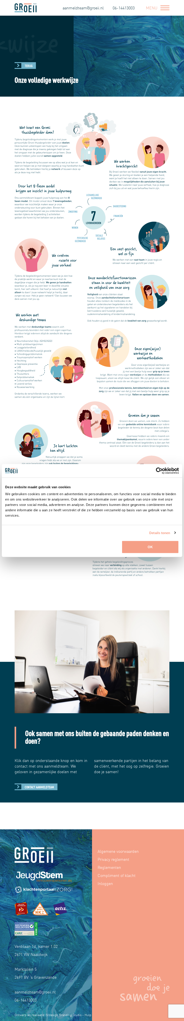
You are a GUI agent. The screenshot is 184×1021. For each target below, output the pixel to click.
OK (150, 547)
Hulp (88, 1014)
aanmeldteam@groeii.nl (83, 8)
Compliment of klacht (117, 875)
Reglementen (109, 867)
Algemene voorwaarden (118, 851)
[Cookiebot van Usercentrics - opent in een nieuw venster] (159, 470)
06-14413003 (124, 8)
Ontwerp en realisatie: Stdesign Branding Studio (48, 1014)
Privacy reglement (113, 859)
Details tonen (159, 533)
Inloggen (105, 883)
